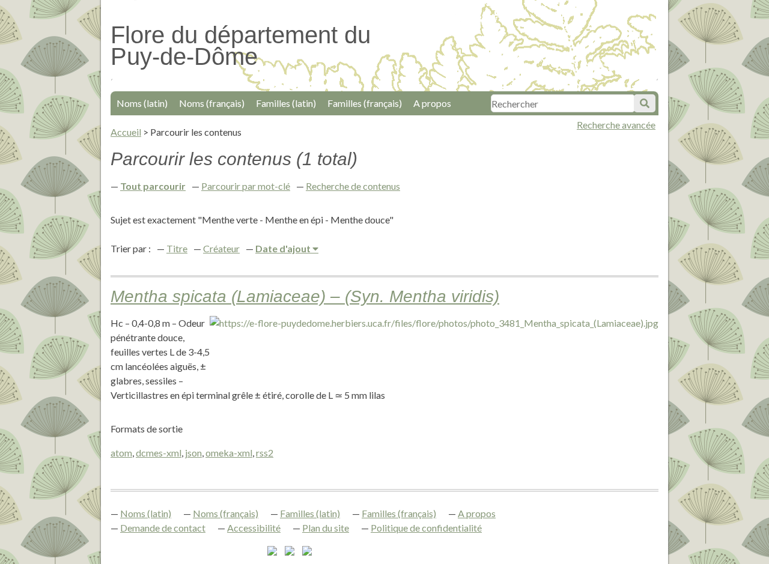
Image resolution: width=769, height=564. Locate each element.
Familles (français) (364, 103)
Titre (176, 248)
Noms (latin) (142, 103)
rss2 (264, 452)
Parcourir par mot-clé (245, 186)
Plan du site (325, 527)
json (193, 452)
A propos (432, 103)
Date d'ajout (283, 248)
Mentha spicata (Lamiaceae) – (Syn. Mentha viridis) (305, 296)
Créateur (221, 248)
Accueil (126, 132)
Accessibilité (254, 527)
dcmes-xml (158, 452)
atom (121, 452)
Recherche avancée (616, 124)
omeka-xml (228, 452)
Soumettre (644, 103)
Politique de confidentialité (426, 527)
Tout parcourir (153, 186)
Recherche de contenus (353, 186)
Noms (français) (212, 103)
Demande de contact (162, 527)
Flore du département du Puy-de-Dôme (241, 46)
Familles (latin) (286, 103)
